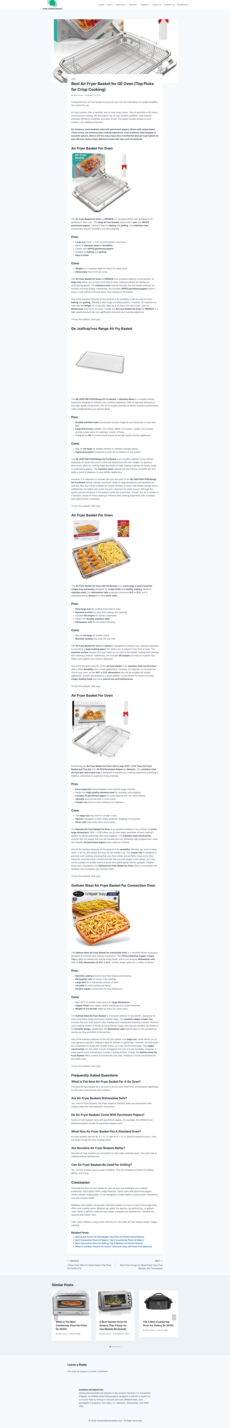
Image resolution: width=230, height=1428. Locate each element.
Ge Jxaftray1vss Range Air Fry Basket (101, 329)
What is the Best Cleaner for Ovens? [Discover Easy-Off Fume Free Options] (113, 1246)
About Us (156, 4)
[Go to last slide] (56, 1317)
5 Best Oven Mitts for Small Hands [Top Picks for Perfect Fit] (89, 1265)
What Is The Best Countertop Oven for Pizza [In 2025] (71, 1325)
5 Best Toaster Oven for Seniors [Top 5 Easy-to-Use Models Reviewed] (113, 1325)
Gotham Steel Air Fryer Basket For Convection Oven (113, 885)
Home (101, 4)
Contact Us (169, 4)
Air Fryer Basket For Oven (92, 148)
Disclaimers (182, 4)
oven (73, 79)
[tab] (110, 1346)
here (98, 319)
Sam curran (78, 95)
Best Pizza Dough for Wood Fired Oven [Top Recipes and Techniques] (141, 1265)
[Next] (174, 1317)
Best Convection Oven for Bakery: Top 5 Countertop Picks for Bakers (109, 1240)
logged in (84, 1371)
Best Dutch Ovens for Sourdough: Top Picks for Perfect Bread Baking (109, 1237)
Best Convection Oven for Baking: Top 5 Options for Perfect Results (109, 1243)
